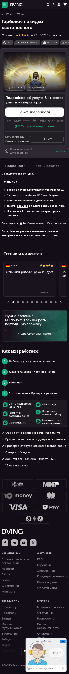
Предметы (9, 612)
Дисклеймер (46, 570)
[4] (32, 302)
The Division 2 (10, 601)
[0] (13, 302)
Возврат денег (48, 582)
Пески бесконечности (48, 626)
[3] (27, 302)
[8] (51, 302)
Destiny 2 (43, 601)
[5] (37, 302)
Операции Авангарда (45, 635)
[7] (46, 302)
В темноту (9, 607)
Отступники (45, 612)
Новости (8, 568)
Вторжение (10, 633)
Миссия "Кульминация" (12, 626)
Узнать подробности (34, 112)
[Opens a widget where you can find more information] (46, 655)
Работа (7, 580)
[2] (23, 302)
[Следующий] (60, 302)
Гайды (6, 574)
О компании (10, 585)
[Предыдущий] (8, 302)
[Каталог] (5, 5)
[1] (18, 302)
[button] (59, 4)
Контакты (9, 591)
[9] (56, 302)
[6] (42, 302)
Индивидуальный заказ (35, 333)
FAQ (40, 559)
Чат (49, 139)
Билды (6, 618)
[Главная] (16, 4)
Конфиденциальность (53, 576)
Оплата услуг (47, 587)
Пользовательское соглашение (15, 561)
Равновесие (45, 618)
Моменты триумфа (50, 607)
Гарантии (44, 565)
